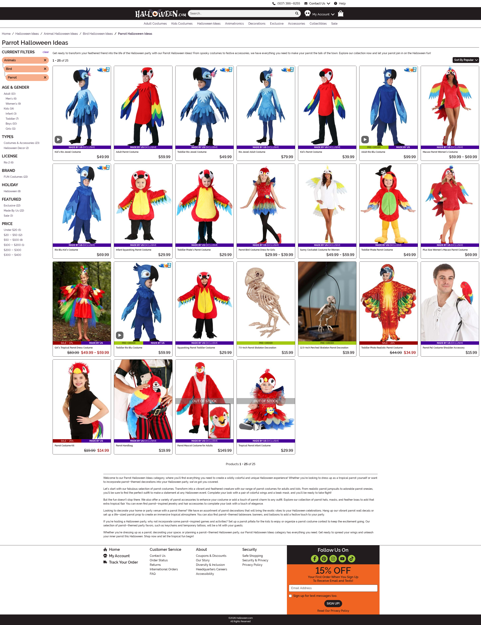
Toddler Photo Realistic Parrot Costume (382, 347)
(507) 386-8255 (288, 3)
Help (342, 3)
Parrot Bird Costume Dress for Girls (257, 250)
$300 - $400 (12, 255)
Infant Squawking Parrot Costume (133, 250)
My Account (119, 556)
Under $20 (10, 230)
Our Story (203, 560)
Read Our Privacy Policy (333, 610)
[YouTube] (342, 558)
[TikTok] (351, 558)
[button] (319, 13)
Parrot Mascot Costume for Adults (195, 445)
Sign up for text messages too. (315, 596)
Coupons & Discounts (211, 556)
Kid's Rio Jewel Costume (68, 152)
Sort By (463, 59)
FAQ (153, 574)
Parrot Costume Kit (64, 445)
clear (46, 52)
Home (114, 549)
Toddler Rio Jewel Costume (191, 152)
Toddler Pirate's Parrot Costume (194, 250)
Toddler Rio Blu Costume (129, 347)
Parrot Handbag (124, 445)
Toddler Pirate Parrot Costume (377, 250)
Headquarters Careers (211, 569)
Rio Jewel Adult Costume (252, 152)
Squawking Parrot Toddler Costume (196, 347)
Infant (9, 113)
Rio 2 (7, 162)
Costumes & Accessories (19, 143)
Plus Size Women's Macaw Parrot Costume (445, 250)
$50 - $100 (11, 240)
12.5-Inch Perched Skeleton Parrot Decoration (324, 347)
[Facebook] (314, 558)
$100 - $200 (12, 245)
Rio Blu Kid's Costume (66, 250)
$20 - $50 (10, 235)
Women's (11, 103)
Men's (9, 98)
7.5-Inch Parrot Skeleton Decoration (257, 347)
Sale (6, 215)
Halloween (10, 191)
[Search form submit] (297, 13)
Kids (6, 108)
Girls (8, 128)
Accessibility (205, 574)
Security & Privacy (255, 560)
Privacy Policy (252, 565)
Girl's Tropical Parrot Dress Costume (74, 347)
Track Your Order (123, 562)
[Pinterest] (324, 558)
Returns (155, 565)
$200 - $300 (12, 250)
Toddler (10, 118)
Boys (9, 123)
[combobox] (240, 13)
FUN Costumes (13, 176)
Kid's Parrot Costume (311, 152)
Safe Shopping (252, 556)
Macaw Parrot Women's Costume (440, 152)
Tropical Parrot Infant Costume (255, 445)
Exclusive (9, 205)
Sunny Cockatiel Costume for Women (320, 250)
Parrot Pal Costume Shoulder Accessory (444, 347)
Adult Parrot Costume (127, 152)
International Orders (164, 569)
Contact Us (317, 3)
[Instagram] (333, 558)
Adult (7, 93)
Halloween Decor (14, 148)
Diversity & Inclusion (210, 565)
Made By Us (11, 210)
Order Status (159, 560)
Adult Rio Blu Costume (373, 152)
